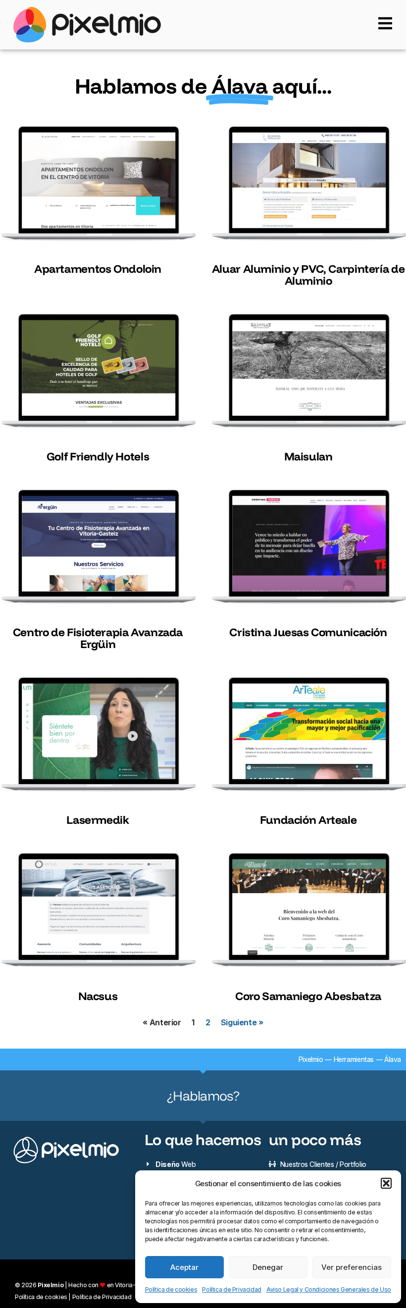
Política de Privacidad (231, 1289)
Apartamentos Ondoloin (97, 268)
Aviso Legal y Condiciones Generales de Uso (328, 1289)
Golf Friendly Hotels (98, 456)
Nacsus (98, 996)
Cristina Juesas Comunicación (308, 632)
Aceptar (184, 1267)
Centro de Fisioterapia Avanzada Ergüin (98, 638)
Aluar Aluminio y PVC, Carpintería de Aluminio (308, 274)
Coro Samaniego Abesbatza (308, 996)
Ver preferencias (351, 1267)
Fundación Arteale (308, 819)
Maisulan (308, 456)
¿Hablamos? (203, 1095)
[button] (386, 1183)
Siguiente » (242, 1022)
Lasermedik (97, 819)
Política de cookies (171, 1289)
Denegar (268, 1267)
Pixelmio (311, 1059)
